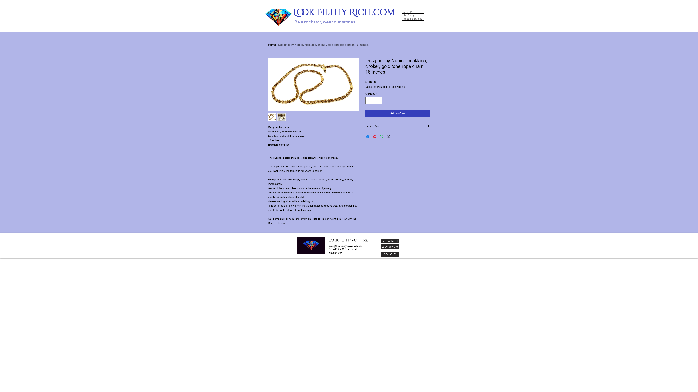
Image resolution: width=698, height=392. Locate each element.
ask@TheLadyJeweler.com (345, 246)
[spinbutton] (373, 100)
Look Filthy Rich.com (344, 12)
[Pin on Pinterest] (374, 136)
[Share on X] (388, 136)
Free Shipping (397, 86)
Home (272, 44)
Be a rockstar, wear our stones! (325, 21)
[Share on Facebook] (368, 136)
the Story (408, 15)
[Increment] (379, 100)
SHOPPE (408, 11)
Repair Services (412, 18)
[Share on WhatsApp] (381, 136)
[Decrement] (368, 100)
